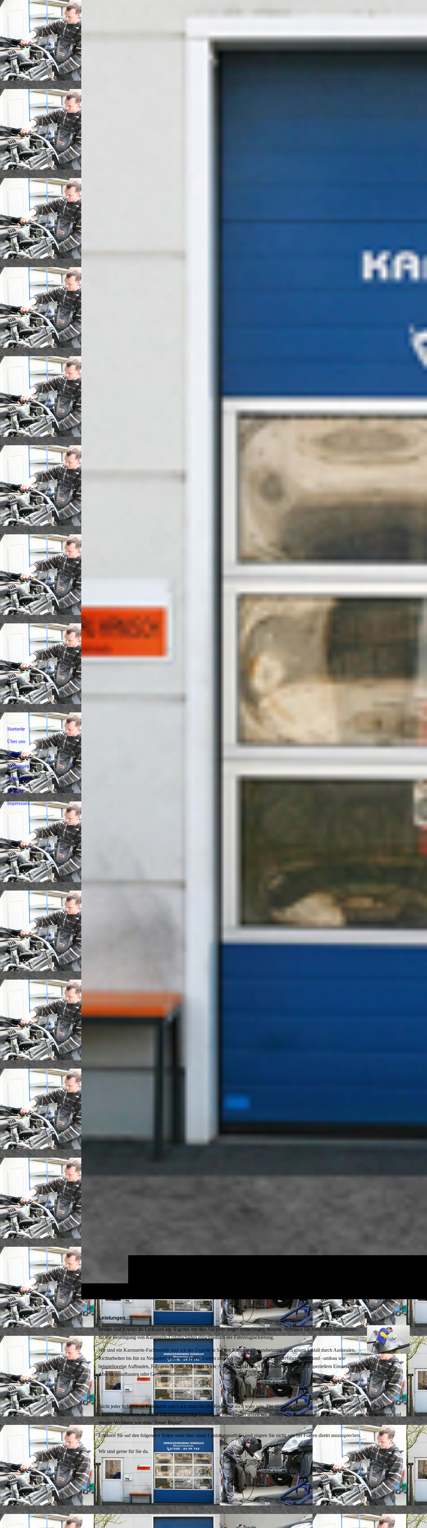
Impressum (18, 803)
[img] (254, 649)
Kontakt (15, 790)
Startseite (16, 729)
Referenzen (18, 778)
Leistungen (18, 766)
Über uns (16, 741)
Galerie (14, 754)
